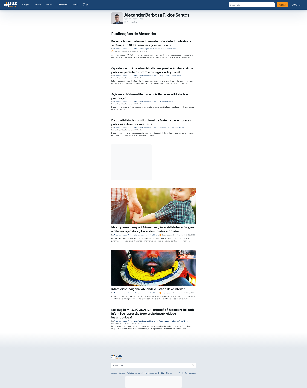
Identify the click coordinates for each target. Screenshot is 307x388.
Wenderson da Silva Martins (166, 49)
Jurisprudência (141, 373)
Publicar (282, 4)
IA (87, 4)
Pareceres (152, 373)
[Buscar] (272, 4)
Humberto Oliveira (166, 102)
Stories (74, 4)
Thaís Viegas (183, 321)
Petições (130, 373)
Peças (49, 4)
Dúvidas (63, 4)
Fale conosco (190, 373)
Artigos (25, 4)
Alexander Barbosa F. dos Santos (126, 49)
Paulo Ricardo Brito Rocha (168, 321)
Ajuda (181, 373)
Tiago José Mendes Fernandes (170, 76)
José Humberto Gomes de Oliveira (172, 128)
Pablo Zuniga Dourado (147, 49)
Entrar (294, 4)
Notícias (37, 4)
